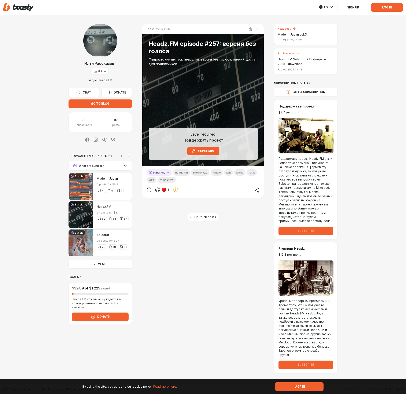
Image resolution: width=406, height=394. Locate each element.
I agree (299, 386)
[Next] (129, 156)
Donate (120, 92)
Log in (387, 7)
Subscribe (306, 231)
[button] (18, 7)
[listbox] (323, 7)
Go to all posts (205, 217)
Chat (87, 92)
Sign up (353, 7)
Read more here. (165, 386)
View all (100, 264)
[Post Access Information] (250, 29)
